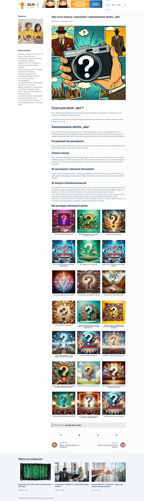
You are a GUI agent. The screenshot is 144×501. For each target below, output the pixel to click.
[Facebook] (61, 435)
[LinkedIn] (116, 435)
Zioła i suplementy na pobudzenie (29, 100)
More (118, 5)
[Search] (125, 5)
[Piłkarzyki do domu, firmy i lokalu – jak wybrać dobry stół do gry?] (35, 472)
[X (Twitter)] (79, 435)
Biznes (113, 5)
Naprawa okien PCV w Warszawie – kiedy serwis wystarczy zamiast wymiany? (29, 65)
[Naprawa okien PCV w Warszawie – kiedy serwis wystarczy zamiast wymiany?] (109, 472)
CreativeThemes (48, 498)
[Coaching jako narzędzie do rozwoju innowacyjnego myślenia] (72, 472)
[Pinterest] (98, 435)
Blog (108, 5)
